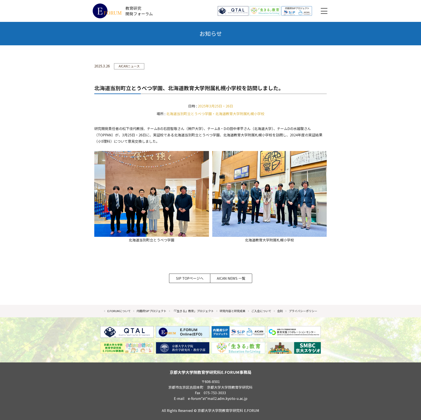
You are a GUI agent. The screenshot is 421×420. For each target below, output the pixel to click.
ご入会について (261, 311)
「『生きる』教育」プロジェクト (193, 311)
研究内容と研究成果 (232, 311)
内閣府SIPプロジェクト (151, 311)
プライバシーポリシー (303, 311)
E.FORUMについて (119, 311)
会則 (280, 311)
